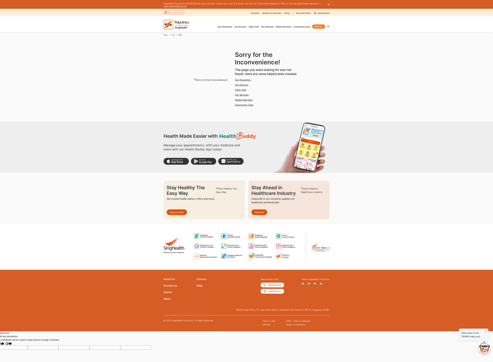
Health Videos (274, 291)
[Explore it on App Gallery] (231, 161)
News (167, 298)
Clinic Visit (240, 90)
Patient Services (243, 100)
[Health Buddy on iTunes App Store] (176, 161)
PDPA (288, 321)
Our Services (242, 95)
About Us (169, 279)
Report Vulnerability (295, 324)
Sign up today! (177, 212)
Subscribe (259, 212)
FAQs (199, 285)
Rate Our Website (301, 321)
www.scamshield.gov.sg (175, 6)
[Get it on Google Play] (203, 161)
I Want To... (318, 26)
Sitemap (266, 324)
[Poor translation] (8, 343)
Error (173, 35)
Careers (201, 279)
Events (168, 292)
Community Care (244, 105)
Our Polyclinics (243, 80)
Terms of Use (268, 321)
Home (166, 35)
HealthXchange (274, 285)
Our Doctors (241, 85)
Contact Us (170, 285)
